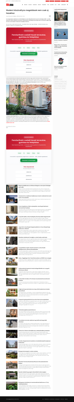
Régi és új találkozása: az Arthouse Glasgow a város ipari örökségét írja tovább (60, 23)
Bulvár (39, 4)
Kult (56, 4)
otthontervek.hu (29, 72)
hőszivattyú (57, 81)
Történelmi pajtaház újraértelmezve (27, 309)
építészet (63, 88)
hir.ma (65, 83)
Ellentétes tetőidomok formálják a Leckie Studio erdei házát (33, 237)
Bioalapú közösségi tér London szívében (28, 351)
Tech (48, 4)
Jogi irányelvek (52, 399)
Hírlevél (66, 399)
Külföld (30, 4)
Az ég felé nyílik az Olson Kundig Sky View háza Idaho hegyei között (34, 216)
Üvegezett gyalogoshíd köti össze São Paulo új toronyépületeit (34, 299)
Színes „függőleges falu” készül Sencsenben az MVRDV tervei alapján (35, 258)
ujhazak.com (28, 64)
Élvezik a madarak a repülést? (61, 40)
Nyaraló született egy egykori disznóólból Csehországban (32, 372)
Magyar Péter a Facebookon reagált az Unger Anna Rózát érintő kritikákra (60, 46)
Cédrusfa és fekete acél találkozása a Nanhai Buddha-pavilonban (34, 330)
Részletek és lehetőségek (28, 53)
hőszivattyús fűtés (58, 79)
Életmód (52, 4)
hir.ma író (10, 16)
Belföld (25, 4)
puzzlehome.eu (29, 68)
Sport (59, 4)
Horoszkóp (63, 4)
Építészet (15, 16)
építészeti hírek (63, 81)
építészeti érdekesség (59, 83)
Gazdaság (35, 4)
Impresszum (47, 399)
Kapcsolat (62, 399)
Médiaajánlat (57, 399)
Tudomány (44, 4)
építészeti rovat (58, 88)
